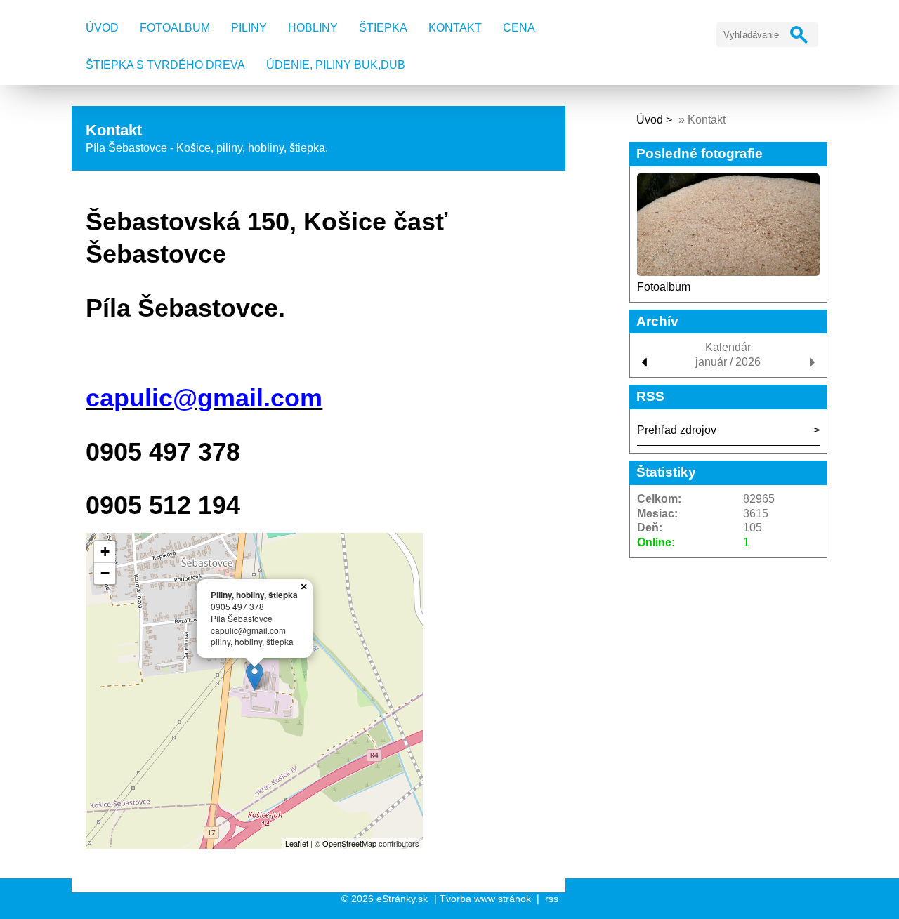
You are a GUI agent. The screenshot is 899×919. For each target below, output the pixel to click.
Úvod (102, 28)
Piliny (249, 28)
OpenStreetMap (349, 843)
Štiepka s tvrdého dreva (165, 65)
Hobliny (313, 28)
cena (519, 28)
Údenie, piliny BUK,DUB (335, 65)
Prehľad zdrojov (676, 430)
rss (551, 898)
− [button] (105, 573)
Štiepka (383, 28)
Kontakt (455, 28)
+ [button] (105, 551)
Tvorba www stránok (485, 898)
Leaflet (296, 843)
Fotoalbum (175, 28)
